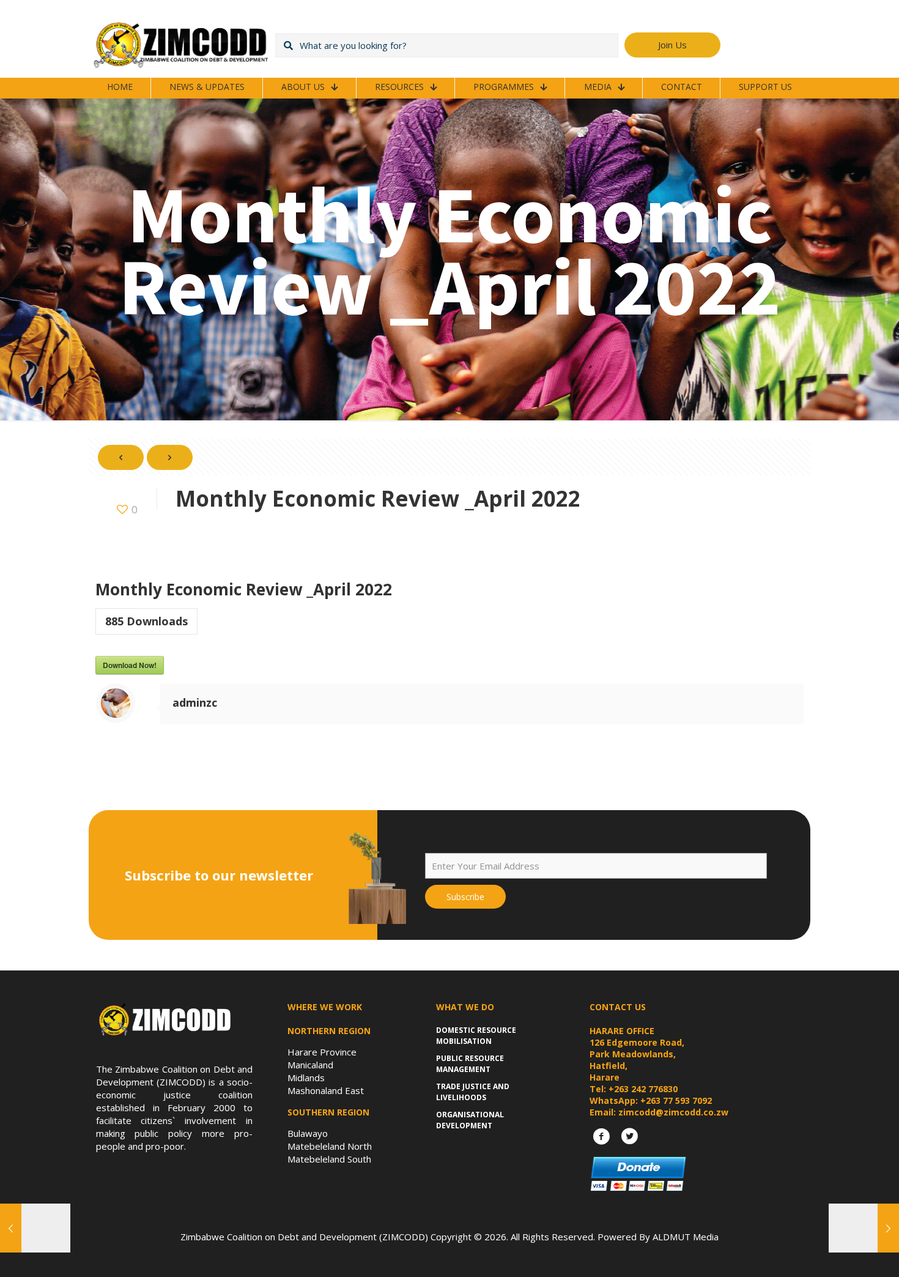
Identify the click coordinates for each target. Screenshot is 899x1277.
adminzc (194, 702)
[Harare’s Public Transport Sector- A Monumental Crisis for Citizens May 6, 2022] (35, 1228)
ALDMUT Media (686, 1236)
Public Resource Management (470, 1063)
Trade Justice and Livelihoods (472, 1092)
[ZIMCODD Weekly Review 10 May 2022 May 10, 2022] (864, 1228)
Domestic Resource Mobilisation (476, 1035)
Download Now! (130, 665)
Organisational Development (470, 1120)
